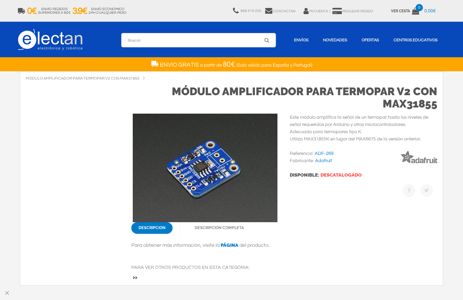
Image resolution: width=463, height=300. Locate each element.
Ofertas (370, 40)
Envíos (301, 40)
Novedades (335, 40)
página (229, 245)
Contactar (284, 11)
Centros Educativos (416, 40)
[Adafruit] (419, 164)
